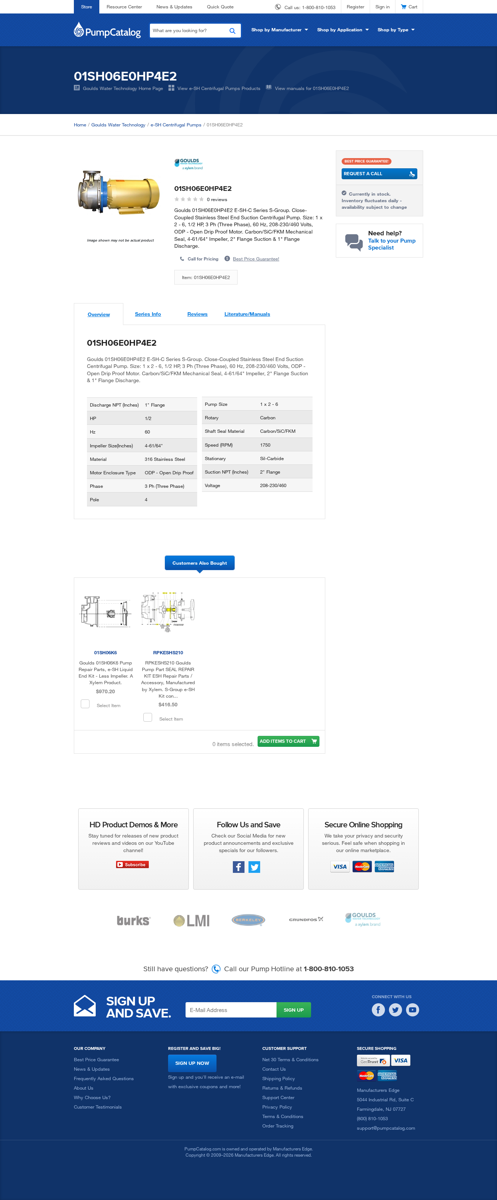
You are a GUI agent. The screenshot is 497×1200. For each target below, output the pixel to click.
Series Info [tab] (148, 314)
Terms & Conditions (282, 1116)
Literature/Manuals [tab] (247, 314)
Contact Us (274, 1069)
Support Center (278, 1097)
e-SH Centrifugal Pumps (176, 125)
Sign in (382, 6)
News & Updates (174, 6)
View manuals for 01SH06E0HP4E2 (312, 88)
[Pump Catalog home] (107, 29)
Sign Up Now (192, 1063)
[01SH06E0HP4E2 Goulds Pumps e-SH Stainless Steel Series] (118, 194)
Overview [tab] (99, 314)
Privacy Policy (277, 1107)
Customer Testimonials (98, 1107)
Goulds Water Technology (118, 125)
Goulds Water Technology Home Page (123, 88)
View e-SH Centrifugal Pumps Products (219, 88)
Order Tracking (277, 1126)
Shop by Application (339, 29)
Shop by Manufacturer (276, 29)
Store (86, 6)
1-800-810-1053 (318, 7)
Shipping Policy (278, 1078)
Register (355, 6)
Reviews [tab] (197, 314)
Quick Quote (220, 6)
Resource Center (124, 6)
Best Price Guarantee (96, 1059)
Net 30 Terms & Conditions (290, 1059)
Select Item (108, 705)
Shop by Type (393, 29)
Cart (413, 6)
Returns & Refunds (282, 1088)
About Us (84, 1088)
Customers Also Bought (199, 563)
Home (80, 125)
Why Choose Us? (92, 1097)
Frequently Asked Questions (104, 1078)
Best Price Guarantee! (256, 259)
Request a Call (363, 173)
